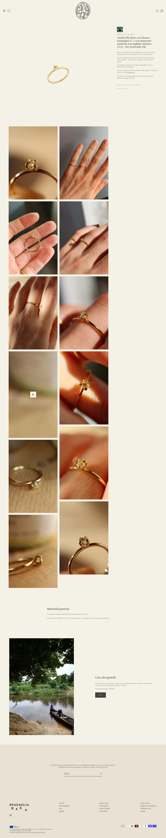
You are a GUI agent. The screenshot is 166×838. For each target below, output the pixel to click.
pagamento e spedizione (148, 806)
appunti (61, 811)
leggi (100, 695)
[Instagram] (11, 815)
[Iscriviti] (101, 773)
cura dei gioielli (104, 808)
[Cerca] (9, 11)
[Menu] (4, 11)
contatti (142, 811)
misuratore (130, 72)
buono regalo (103, 806)
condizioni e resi (145, 808)
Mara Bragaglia (64, 806)
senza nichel (103, 811)
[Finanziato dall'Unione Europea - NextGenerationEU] (15, 827)
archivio (62, 803)
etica (60, 808)
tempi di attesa (145, 803)
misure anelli (103, 803)
